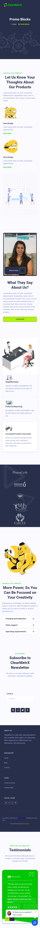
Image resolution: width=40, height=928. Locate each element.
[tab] (20, 384)
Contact (7, 767)
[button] (34, 4)
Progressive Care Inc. (23, 823)
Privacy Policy (8, 787)
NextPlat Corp (22, 818)
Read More (7, 133)
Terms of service (9, 783)
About (6, 758)
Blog (5, 763)
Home (14, 24)
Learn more (20, 319)
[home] (12, 4)
